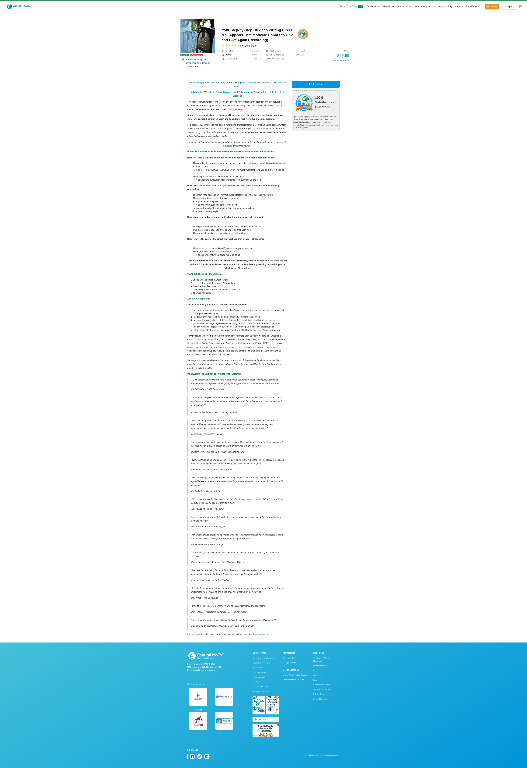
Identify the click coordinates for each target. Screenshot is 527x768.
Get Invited (492, 6)
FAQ (315, 680)
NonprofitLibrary (320, 666)
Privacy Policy (319, 694)
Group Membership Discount (295, 675)
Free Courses (258, 667)
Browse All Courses (261, 691)
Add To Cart (317, 84)
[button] (520, 6)
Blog (449, 6)
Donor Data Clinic (351, 6)
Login (509, 6)
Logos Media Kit (320, 699)
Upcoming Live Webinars (263, 658)
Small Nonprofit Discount (293, 680)
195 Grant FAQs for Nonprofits (321, 659)
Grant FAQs (471, 6)
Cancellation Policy (321, 685)
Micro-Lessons (259, 677)
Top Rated (257, 682)
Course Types (403, 6)
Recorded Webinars (261, 663)
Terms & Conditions (321, 689)
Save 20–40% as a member (340, 60)
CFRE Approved (260, 672)
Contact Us (318, 675)
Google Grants (289, 663)
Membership (421, 6)
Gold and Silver (289, 658)
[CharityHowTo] (19, 6)
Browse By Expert (260, 686)
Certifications (373, 6)
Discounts (437, 6)
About (457, 6)
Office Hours (388, 6)
